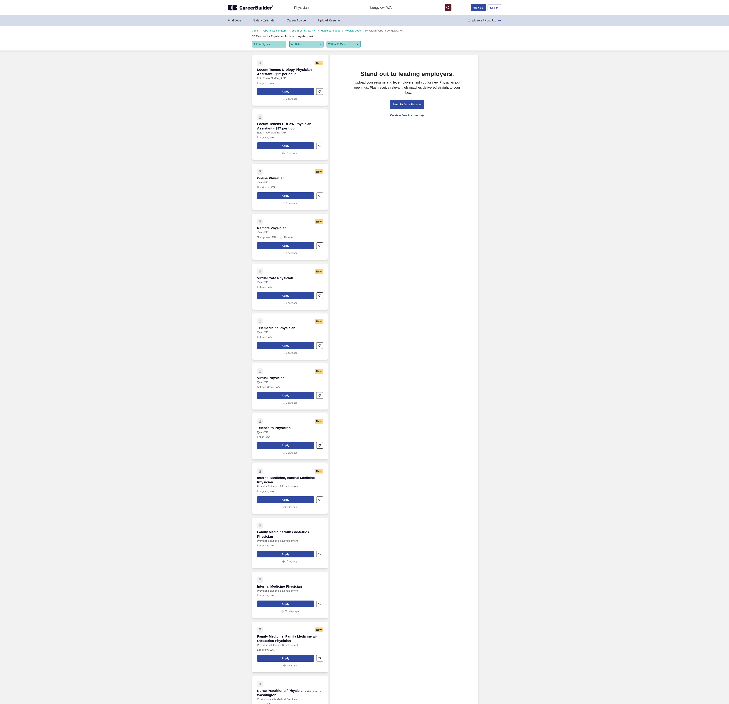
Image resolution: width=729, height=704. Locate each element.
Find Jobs (234, 20)
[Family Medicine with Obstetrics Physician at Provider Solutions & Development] (290, 543)
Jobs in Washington (274, 30)
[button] (448, 7)
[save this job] (319, 91)
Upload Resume (329, 20)
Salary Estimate (264, 20)
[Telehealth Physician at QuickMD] (290, 436)
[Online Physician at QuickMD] (290, 186)
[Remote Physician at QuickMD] (290, 236)
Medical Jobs (353, 30)
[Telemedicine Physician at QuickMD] (290, 336)
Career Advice (296, 20)
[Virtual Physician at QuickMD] (290, 386)
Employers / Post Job (482, 20)
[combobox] (329, 7)
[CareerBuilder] (250, 7)
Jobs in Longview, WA (303, 30)
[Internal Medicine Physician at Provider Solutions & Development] (290, 595)
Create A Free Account (404, 115)
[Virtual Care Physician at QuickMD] (290, 286)
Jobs (255, 30)
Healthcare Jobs (330, 30)
